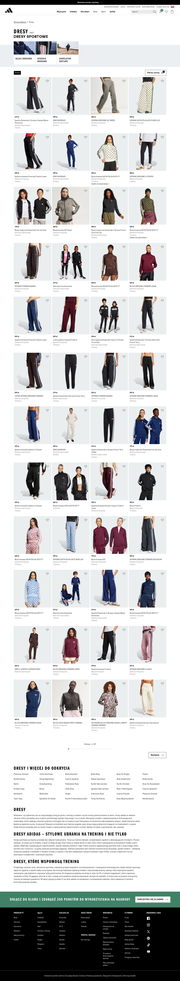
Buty (95, 12)
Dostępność (117, 976)
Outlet (112, 12)
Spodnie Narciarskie (99, 789)
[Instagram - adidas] (156, 925)
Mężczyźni (61, 12)
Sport (103, 12)
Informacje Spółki (129, 976)
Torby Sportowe (46, 774)
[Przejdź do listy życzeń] (166, 12)
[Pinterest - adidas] (156, 938)
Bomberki (18, 794)
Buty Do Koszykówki (151, 784)
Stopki (68, 794)
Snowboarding (45, 784)
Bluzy (41, 789)
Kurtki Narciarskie (99, 784)
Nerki (16, 784)
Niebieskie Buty (72, 784)
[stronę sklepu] (9, 11)
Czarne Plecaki (123, 794)
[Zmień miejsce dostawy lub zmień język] (172, 7)
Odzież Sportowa (98, 779)
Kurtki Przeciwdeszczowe (76, 799)
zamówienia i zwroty (133, 7)
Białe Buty (95, 774)
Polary (145, 774)
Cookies (82, 976)
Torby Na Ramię (98, 799)
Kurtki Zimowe (123, 784)
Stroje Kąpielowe (46, 779)
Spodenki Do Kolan (47, 799)
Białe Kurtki (148, 779)
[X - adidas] (156, 932)
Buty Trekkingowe (124, 789)
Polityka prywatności (94, 976)
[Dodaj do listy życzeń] (47, 81)
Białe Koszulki (71, 774)
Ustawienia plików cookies (54, 976)
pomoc (123, 7)
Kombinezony (19, 779)
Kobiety (73, 12)
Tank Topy (18, 799)
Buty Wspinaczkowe (125, 799)
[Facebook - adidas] (156, 918)
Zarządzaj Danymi (71, 976)
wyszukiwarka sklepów (111, 7)
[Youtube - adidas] (156, 952)
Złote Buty (69, 789)
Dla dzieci (85, 12)
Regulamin (107, 976)
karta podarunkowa (148, 7)
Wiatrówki (43, 794)
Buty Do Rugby (123, 774)
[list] (79, 73)
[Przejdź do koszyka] (172, 12)
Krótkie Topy (19, 789)
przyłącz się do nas (163, 7)
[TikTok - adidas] (156, 945)
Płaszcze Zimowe (21, 774)
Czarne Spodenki (150, 789)
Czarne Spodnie (72, 779)
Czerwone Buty (97, 794)
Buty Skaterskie (123, 779)
